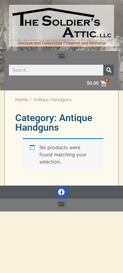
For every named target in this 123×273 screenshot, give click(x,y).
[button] (62, 56)
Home (21, 99)
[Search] (108, 70)
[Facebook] (61, 192)
